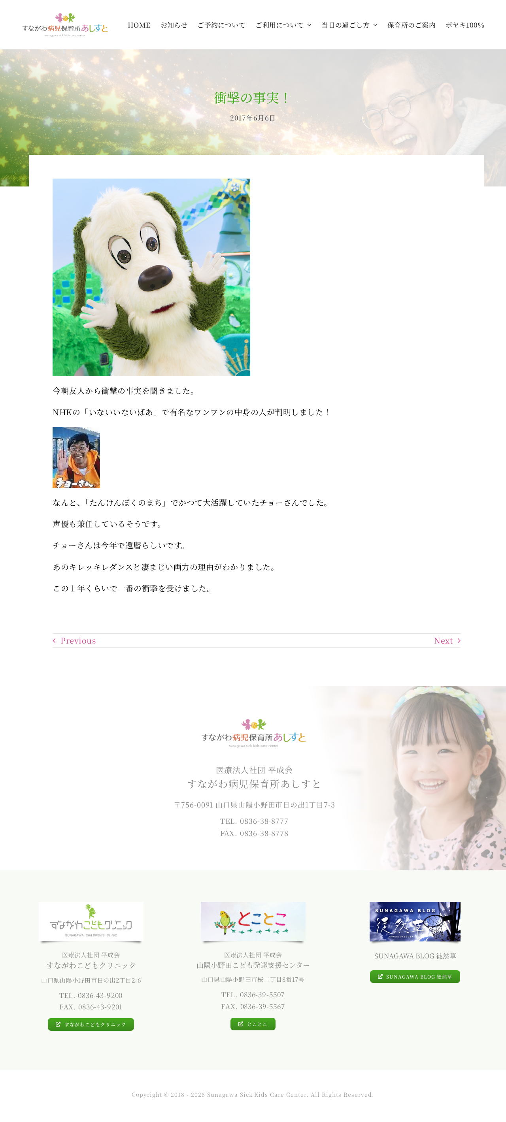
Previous (78, 640)
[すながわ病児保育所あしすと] (65, 15)
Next (443, 640)
